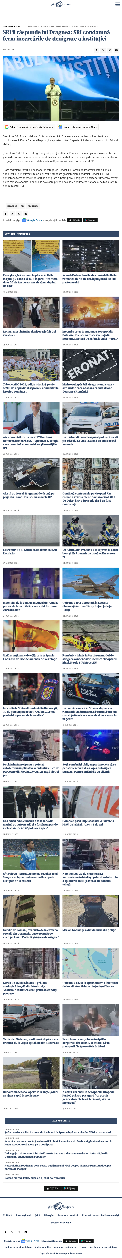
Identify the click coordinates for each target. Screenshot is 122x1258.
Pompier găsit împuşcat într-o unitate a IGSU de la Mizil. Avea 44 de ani (88, 822)
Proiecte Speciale (61, 1222)
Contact (83, 1247)
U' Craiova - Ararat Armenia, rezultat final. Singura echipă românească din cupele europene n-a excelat (30, 877)
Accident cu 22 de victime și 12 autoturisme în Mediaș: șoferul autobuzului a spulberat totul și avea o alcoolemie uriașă (90, 879)
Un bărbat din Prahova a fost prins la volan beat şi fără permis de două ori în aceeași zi (90, 553)
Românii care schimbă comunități (100, 1215)
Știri (19, 26)
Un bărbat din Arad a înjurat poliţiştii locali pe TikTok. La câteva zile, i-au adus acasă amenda (90, 440)
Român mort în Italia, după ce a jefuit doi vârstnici (29, 333)
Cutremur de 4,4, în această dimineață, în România (30, 551)
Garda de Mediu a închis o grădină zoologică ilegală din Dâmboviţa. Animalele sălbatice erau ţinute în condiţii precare (30, 988)
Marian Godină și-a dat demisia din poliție (89, 930)
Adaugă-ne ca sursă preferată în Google (32, 127)
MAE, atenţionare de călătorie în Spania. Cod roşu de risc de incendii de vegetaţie (30, 657)
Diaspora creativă (68, 1215)
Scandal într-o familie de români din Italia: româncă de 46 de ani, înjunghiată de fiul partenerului (89, 278)
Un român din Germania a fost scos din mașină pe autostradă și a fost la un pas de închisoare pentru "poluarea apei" (30, 824)
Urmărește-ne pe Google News (80, 127)
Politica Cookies (43, 1247)
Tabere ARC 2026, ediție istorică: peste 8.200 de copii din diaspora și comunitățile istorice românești (31, 388)
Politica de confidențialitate (18, 1247)
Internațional (23, 1215)
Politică (7, 1215)
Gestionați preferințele (65, 1247)
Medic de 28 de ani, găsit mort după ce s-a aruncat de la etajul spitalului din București (31, 1040)
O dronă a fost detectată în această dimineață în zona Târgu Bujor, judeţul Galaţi (87, 606)
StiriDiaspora (9, 26)
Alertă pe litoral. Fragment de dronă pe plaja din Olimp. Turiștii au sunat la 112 (28, 495)
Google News (34, 220)
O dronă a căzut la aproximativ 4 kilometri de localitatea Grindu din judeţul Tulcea (90, 984)
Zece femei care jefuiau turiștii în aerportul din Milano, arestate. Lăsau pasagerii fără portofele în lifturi (86, 1042)
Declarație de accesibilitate (103, 1247)
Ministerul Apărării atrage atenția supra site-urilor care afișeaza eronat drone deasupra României (88, 388)
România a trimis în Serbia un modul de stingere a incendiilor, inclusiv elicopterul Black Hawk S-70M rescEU (89, 659)
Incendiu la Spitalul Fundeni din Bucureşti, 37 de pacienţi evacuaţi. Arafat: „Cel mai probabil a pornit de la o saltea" (30, 711)
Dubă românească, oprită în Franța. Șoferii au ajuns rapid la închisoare (30, 1093)
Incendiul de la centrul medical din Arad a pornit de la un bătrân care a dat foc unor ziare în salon (30, 606)
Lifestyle (49, 1215)
